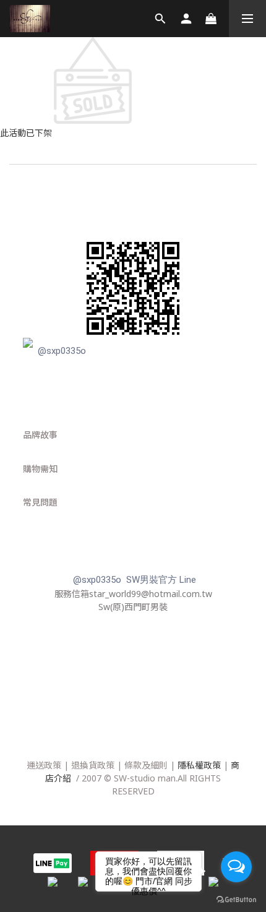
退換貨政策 (92, 765)
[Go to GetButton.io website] (236, 899)
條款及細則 (146, 765)
